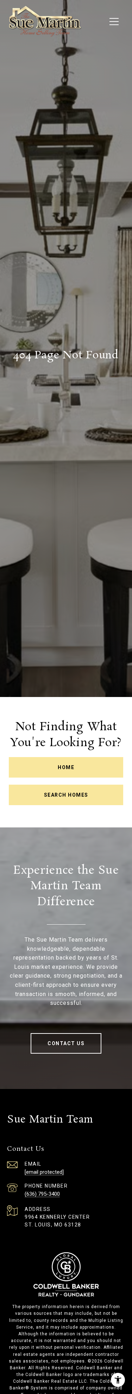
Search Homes (66, 795)
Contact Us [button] (66, 1043)
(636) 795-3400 (42, 1194)
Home (66, 767)
